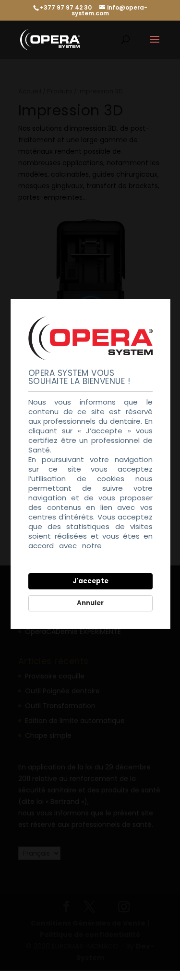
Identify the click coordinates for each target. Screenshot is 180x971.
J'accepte (90, 581)
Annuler (90, 603)
